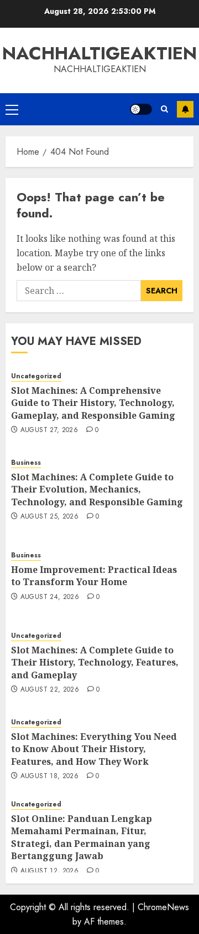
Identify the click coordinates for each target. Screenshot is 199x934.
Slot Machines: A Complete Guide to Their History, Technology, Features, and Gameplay (95, 662)
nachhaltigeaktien (99, 53)
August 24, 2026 (49, 597)
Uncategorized (36, 376)
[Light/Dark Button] (141, 109)
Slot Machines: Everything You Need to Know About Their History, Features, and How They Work (94, 749)
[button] (12, 109)
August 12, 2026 (49, 871)
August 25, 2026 (49, 516)
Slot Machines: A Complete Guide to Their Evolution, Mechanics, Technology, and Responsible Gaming (97, 489)
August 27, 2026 (49, 430)
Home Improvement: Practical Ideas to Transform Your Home (94, 576)
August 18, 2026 (49, 776)
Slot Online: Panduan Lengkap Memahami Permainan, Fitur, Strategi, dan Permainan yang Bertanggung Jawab (81, 837)
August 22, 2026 (49, 690)
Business (26, 463)
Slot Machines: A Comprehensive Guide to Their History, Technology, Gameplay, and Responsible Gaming (93, 403)
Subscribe (185, 109)
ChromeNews (163, 907)
